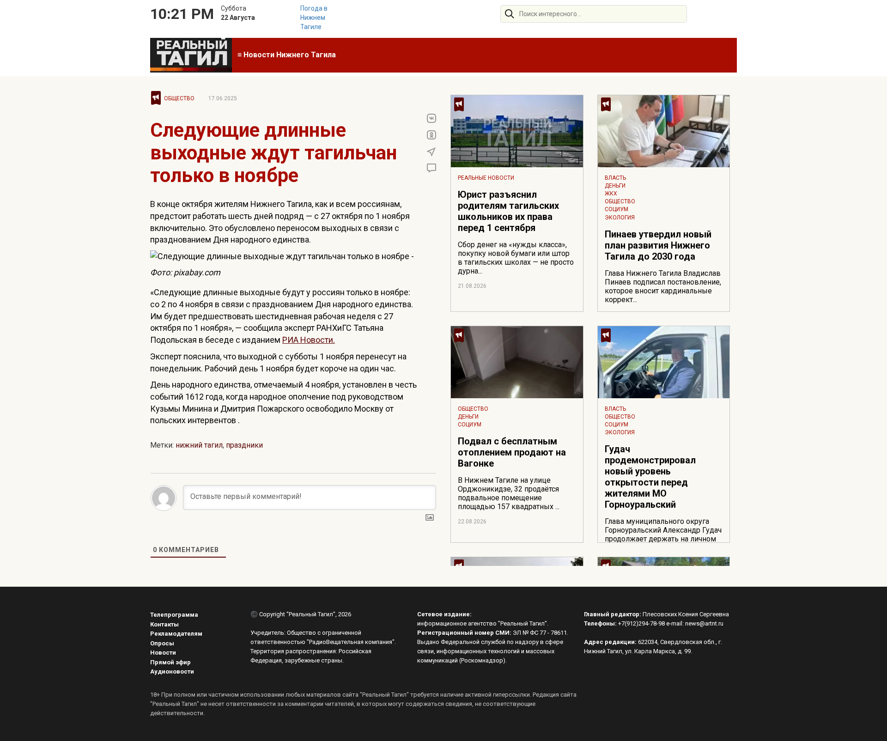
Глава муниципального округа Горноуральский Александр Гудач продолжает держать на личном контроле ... (663, 534)
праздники (244, 445)
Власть (615, 178)
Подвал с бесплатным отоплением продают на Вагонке (512, 452)
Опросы (162, 643)
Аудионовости (172, 671)
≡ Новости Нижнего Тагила (286, 54)
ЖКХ (611, 193)
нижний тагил (199, 445)
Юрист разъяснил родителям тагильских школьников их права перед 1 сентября (508, 211)
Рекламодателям (176, 633)
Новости (163, 652)
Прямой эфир (170, 662)
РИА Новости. (308, 340)
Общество (179, 98)
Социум (616, 209)
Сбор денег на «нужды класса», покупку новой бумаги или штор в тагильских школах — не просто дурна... (516, 257)
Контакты (164, 624)
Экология (620, 217)
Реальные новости (486, 178)
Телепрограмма (174, 614)
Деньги (615, 185)
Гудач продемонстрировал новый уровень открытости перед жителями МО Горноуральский (650, 476)
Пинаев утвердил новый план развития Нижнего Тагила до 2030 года (658, 245)
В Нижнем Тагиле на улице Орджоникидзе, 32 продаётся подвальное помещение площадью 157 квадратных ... (508, 493)
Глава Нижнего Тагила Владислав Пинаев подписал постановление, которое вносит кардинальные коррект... (663, 286)
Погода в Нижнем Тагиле (314, 17)
